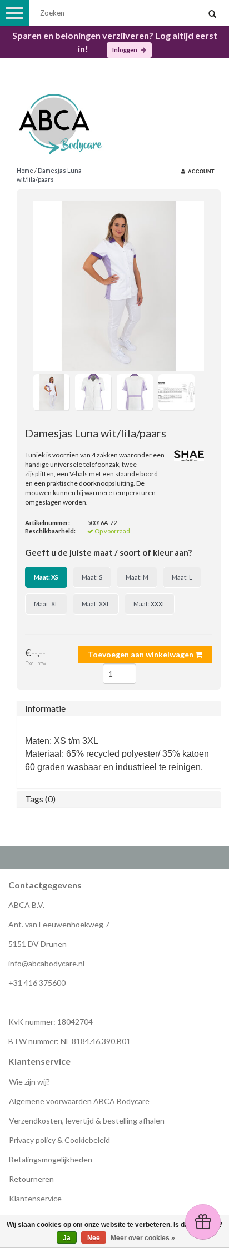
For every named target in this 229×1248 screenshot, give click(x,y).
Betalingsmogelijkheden (50, 1159)
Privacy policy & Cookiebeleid (59, 1140)
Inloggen (125, 49)
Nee (93, 1238)
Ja (67, 1238)
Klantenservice (35, 1198)
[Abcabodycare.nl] (114, 120)
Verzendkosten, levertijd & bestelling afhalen (87, 1120)
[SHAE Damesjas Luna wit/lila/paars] (118, 286)
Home (25, 170)
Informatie (45, 708)
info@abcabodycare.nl (46, 963)
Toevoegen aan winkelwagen (141, 654)
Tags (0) (40, 798)
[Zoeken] (212, 14)
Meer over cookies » (143, 1238)
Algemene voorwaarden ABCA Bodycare (79, 1101)
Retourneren (31, 1179)
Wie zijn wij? (29, 1081)
